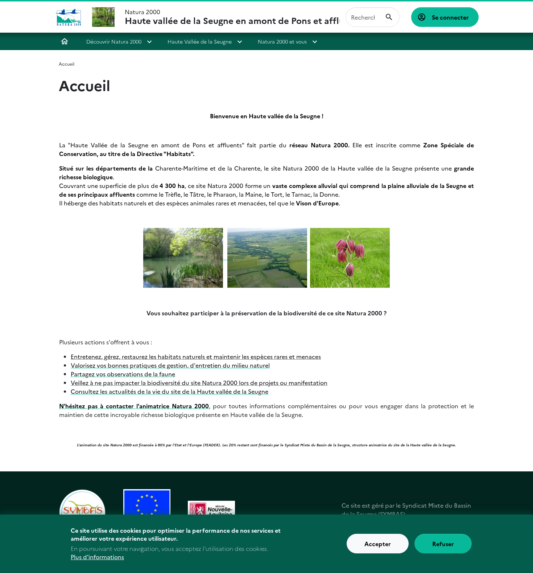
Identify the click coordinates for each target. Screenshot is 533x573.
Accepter (377, 544)
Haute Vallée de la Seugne (200, 41)
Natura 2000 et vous (282, 41)
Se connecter (450, 17)
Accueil (64, 41)
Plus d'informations (97, 557)
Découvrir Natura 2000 (113, 41)
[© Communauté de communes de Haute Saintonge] (268, 257)
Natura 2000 (232, 17)
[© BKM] (183, 257)
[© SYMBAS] (225, 257)
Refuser (443, 544)
